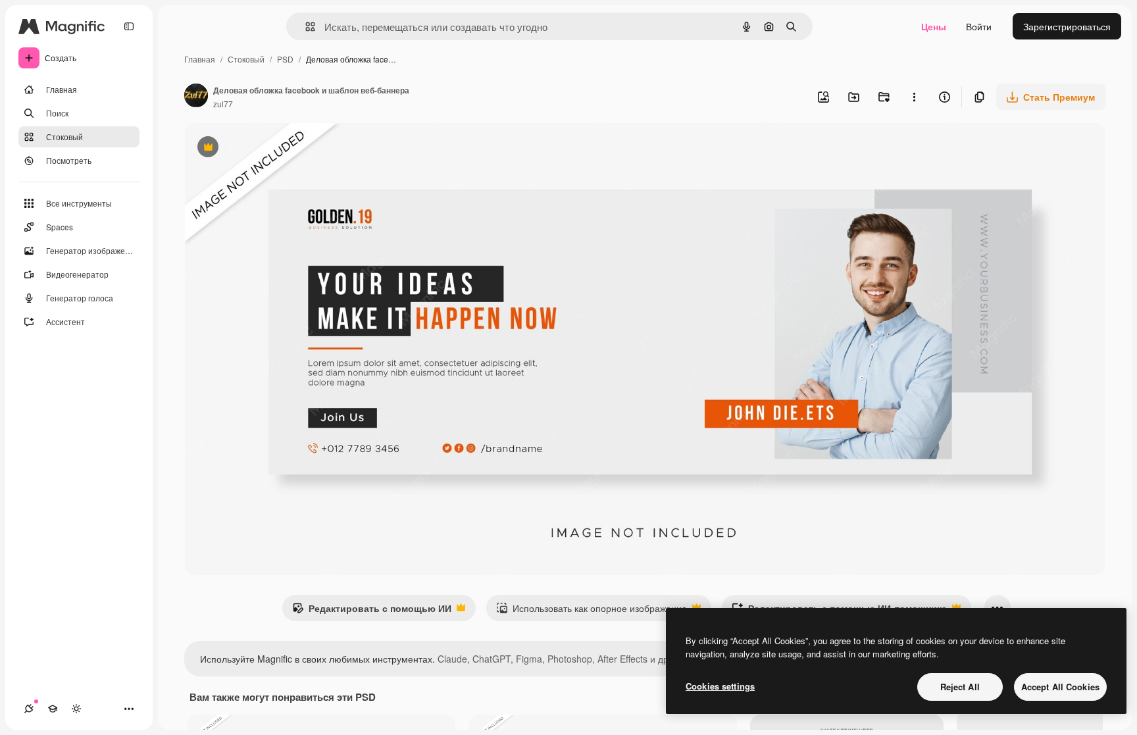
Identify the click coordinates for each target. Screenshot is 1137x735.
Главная (199, 58)
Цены (933, 26)
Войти (979, 26)
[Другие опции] (914, 97)
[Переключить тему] (76, 708)
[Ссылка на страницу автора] (196, 97)
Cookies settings (720, 686)
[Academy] (52, 708)
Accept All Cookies (1060, 686)
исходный (272, 148)
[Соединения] (28, 708)
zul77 (223, 103)
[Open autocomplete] (305, 27)
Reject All (960, 686)
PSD (285, 58)
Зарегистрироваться (1067, 26)
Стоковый (246, 58)
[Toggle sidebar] (128, 26)
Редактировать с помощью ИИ (371, 611)
